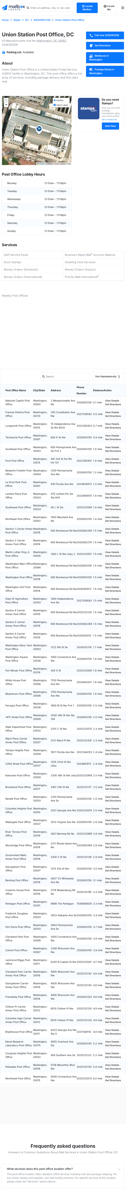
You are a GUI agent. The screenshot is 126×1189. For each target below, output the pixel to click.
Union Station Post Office (69, 19)
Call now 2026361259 (107, 35)
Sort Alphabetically (106, 376)
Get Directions (102, 45)
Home (5, 19)
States (17, 19)
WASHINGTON (41, 19)
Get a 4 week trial (109, 119)
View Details (112, 400)
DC (27, 19)
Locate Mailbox (88, 8)
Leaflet (42, 163)
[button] (39, 129)
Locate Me (110, 8)
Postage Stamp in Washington (101, 71)
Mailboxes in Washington (99, 57)
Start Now (110, 126)
